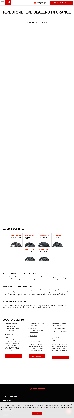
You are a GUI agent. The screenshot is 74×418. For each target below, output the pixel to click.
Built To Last (29, 251)
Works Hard (56, 237)
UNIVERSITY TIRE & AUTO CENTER (59, 324)
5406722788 (20, 217)
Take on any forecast (28, 238)
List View (65, 190)
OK (37, 413)
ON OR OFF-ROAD (16, 237)
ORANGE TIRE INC (11, 323)
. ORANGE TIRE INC (15, 201)
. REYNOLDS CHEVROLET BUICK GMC (50, 201)
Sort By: (43, 22)
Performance (43, 237)
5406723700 (50, 217)
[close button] (72, 404)
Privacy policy (8, 409)
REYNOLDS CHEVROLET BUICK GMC (37, 324)
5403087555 (57, 337)
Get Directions (10, 330)
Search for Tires (63, 2)
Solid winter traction (43, 252)
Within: (31, 22)
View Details (13, 356)
